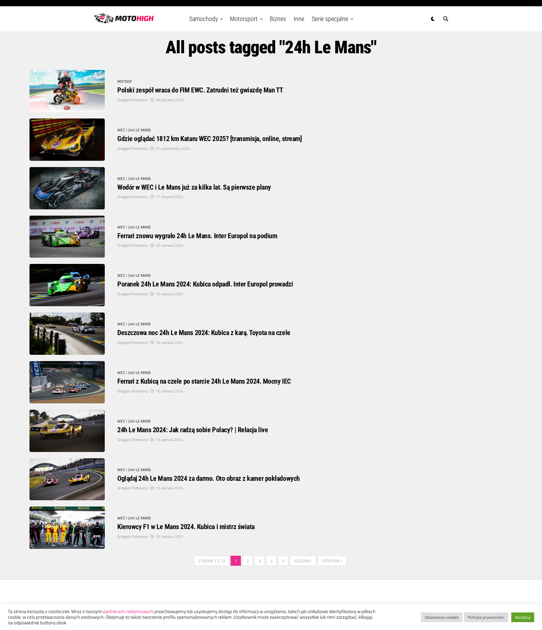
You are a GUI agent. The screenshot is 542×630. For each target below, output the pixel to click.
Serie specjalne (330, 19)
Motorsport (244, 19)
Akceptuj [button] (522, 617)
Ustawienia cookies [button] (442, 617)
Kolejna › (303, 561)
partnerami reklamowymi (128, 611)
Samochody (203, 19)
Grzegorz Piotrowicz (132, 100)
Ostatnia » (332, 561)
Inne (299, 19)
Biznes (278, 19)
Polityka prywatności (486, 617)
